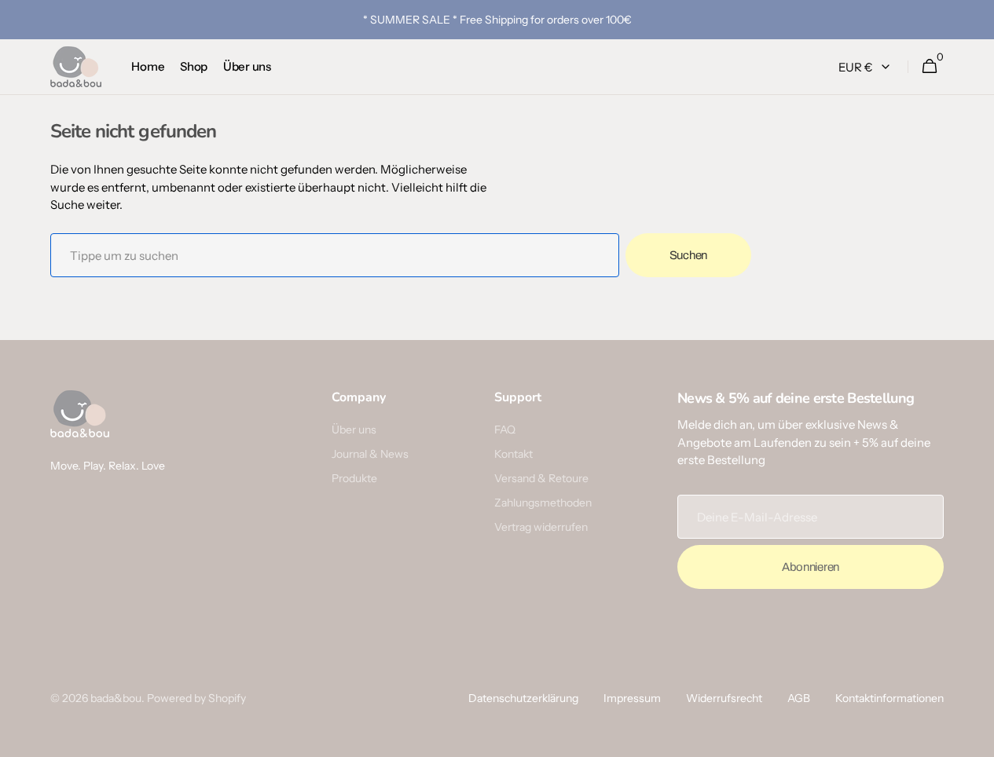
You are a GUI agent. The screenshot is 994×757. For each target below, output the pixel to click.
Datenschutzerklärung (523, 698)
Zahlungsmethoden (543, 503)
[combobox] (334, 255)
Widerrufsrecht (724, 698)
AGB (798, 698)
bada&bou (115, 698)
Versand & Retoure (541, 478)
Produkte (354, 478)
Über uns (354, 429)
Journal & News (370, 454)
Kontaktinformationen (889, 698)
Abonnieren (810, 567)
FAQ (504, 429)
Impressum (632, 698)
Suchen (688, 255)
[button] (929, 66)
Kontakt (513, 454)
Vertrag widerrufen (541, 527)
